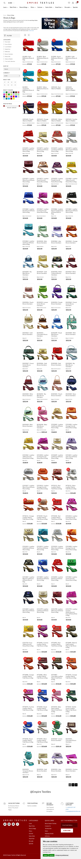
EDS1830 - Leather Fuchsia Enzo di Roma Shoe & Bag (43, 456)
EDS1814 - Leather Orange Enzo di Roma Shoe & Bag (43, 487)
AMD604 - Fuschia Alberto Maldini (71, 120)
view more (31, 30)
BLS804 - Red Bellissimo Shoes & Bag (28, 58)
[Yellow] (13, 98)
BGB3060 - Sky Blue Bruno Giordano (27, 273)
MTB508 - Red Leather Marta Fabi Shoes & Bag (56, 517)
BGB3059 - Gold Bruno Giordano (42, 272)
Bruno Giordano (9, 54)
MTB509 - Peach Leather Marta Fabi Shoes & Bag (42, 517)
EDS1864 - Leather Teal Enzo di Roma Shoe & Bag (28, 242)
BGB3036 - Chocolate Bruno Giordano (71, 740)
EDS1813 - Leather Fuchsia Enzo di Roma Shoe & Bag (71, 517)
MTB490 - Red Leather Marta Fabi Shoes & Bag (56, 644)
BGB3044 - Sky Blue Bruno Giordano (70, 364)
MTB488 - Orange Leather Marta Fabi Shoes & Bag (28, 676)
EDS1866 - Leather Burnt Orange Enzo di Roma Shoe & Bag (57, 211)
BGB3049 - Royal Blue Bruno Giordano (56, 334)
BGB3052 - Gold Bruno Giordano (28, 333)
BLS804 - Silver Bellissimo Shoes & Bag (42, 58)
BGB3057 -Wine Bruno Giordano (71, 272)
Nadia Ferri (7, 49)
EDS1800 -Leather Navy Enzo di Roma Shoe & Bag (28, 610)
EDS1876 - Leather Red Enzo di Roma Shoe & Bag (28, 149)
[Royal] (16, 96)
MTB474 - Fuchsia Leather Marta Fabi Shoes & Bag (28, 708)
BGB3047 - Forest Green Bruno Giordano (28, 364)
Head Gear (31, 838)
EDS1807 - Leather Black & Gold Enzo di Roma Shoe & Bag (28, 579)
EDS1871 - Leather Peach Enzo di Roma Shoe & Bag (43, 180)
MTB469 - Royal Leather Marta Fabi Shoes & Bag (42, 708)
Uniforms (47, 836)
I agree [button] (45, 855)
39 (11, 82)
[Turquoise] (9, 98)
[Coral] (18, 92)
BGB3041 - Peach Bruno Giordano (56, 394)
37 (4, 82)
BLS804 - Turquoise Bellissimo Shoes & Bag (28, 89)
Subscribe (67, 830)
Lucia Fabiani (8, 46)
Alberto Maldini (9, 59)
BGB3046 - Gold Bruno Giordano (42, 364)
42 (8, 85)
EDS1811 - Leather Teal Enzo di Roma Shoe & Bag (43, 548)
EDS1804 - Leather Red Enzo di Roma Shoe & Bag (57, 578)
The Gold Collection (10, 61)
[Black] (13, 92)
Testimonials (48, 828)
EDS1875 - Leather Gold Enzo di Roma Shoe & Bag (43, 149)
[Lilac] (13, 94)
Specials (31, 843)
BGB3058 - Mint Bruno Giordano (42, 242)
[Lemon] (11, 94)
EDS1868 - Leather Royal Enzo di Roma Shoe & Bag (28, 210)
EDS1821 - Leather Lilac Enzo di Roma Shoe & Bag (71, 456)
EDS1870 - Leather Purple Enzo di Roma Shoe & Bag (57, 180)
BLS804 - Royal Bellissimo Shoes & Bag (57, 58)
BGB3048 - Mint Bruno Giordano (71, 333)
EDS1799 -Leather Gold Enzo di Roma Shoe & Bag (42, 610)
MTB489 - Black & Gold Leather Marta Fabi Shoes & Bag (71, 645)
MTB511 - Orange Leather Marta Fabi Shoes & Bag (28, 517)
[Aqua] (4, 92)
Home (4, 15)
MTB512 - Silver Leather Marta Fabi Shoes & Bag (71, 487)
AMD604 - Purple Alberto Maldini (28, 120)
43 (11, 85)
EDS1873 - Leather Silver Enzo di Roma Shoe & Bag (72, 149)
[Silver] (18, 96)
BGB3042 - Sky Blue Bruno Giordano (41, 395)
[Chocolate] (16, 92)
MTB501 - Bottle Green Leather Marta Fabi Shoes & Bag (71, 709)
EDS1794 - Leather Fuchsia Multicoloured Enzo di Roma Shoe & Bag (71, 612)
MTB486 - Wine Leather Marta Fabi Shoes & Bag (42, 676)
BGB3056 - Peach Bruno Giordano (28, 303)
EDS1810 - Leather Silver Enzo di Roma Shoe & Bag (57, 548)
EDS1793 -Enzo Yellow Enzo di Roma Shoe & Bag (28, 644)
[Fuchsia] (4, 94)
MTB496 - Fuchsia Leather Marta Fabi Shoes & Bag (42, 644)
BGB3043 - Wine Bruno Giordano (28, 394)
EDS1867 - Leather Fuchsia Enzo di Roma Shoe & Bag (43, 210)
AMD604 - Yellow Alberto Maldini (56, 120)
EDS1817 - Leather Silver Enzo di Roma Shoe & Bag (28, 487)
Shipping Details (49, 833)
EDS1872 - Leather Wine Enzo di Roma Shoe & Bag (28, 180)
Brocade (31, 841)
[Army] (6, 92)
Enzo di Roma (8, 44)
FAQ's (46, 831)
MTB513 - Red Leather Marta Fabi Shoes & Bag (56, 487)
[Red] (13, 96)
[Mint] (18, 94)
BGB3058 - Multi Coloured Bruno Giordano (56, 273)
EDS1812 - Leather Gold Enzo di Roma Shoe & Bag (28, 548)
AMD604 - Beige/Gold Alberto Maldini (70, 88)
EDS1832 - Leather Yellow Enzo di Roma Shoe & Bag (28, 456)
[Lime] (16, 94)
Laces (30, 823)
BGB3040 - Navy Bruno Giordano (71, 394)
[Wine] (11, 98)
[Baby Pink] (9, 92)
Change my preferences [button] (61, 855)
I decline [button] (51, 855)
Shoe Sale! (7, 41)
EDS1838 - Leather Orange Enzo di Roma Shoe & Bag (71, 426)
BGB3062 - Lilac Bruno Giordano (56, 242)
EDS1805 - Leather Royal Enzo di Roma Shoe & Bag (43, 578)
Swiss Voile (32, 836)
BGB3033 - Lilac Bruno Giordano (56, 770)
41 (4, 85)
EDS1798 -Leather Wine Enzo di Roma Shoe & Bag (57, 610)
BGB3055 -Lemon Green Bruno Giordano (42, 303)
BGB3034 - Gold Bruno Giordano (42, 770)
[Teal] (6, 98)
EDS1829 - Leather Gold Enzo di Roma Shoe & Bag (57, 456)
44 (15, 85)
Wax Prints (32, 826)
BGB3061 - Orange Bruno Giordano (71, 242)
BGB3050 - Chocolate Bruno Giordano (42, 334)
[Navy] (4, 96)
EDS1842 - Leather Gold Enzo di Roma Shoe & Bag (57, 426)
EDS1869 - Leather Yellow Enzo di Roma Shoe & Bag (71, 180)
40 (15, 82)
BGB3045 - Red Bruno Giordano (56, 364)
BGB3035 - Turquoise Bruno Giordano (28, 770)
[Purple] (11, 96)
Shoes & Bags (32, 828)
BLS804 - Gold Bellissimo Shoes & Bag (71, 58)
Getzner (31, 833)
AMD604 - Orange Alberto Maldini (42, 120)
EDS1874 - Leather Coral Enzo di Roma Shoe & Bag (57, 149)
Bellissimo (7, 51)
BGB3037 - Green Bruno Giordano (56, 739)
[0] (77, 2)
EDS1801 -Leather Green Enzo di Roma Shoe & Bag (71, 578)
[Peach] (9, 96)
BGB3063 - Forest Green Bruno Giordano (71, 303)
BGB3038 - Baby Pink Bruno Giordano (42, 426)
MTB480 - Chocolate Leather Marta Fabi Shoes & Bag (57, 677)
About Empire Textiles (50, 823)
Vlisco (30, 831)
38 (8, 82)
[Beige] (11, 92)
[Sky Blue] (4, 98)
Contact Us (48, 826)
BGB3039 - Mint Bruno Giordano (28, 425)
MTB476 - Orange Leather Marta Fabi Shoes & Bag (71, 676)
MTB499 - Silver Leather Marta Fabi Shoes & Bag (42, 740)
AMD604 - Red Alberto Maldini (56, 87)
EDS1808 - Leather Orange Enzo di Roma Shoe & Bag (71, 548)
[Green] (9, 94)
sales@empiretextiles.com (73, 811)
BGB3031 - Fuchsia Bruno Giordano (71, 770)
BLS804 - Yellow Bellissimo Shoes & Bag (42, 88)
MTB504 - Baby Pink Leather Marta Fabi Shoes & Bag (56, 709)
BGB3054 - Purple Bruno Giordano (56, 303)
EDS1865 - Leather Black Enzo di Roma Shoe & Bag (72, 210)
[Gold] (6, 94)
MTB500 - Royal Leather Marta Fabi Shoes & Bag (28, 740)
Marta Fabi (7, 56)
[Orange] (6, 96)
